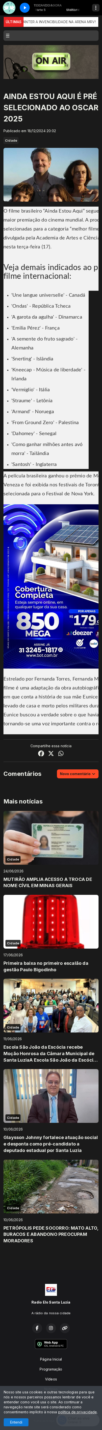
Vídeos (51, 1379)
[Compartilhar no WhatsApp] (61, 754)
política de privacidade (77, 1412)
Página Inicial (51, 1359)
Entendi (16, 1422)
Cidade (11, 140)
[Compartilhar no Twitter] (51, 754)
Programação (51, 1369)
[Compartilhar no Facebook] (41, 754)
